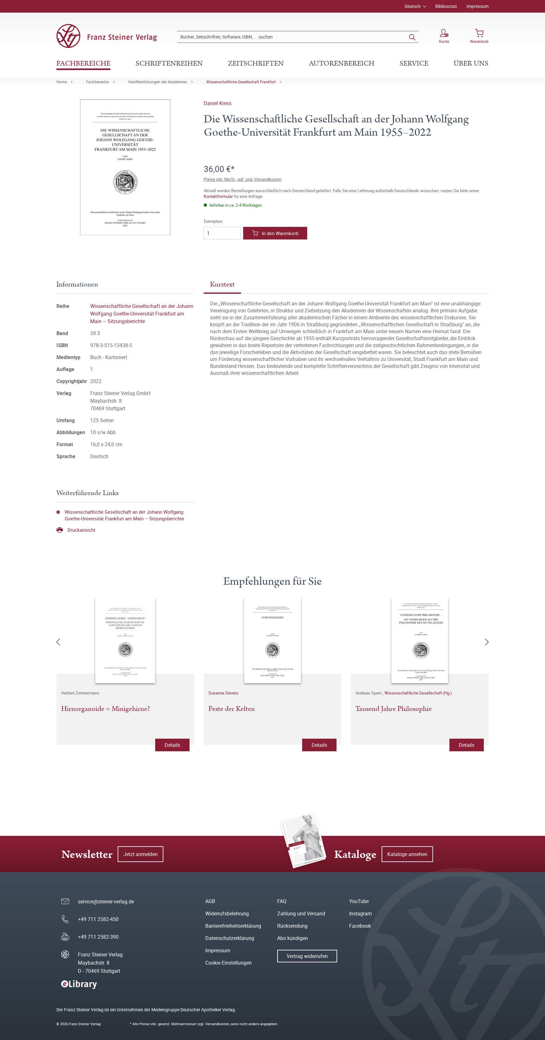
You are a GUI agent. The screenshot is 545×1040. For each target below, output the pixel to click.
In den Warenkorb (280, 233)
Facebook (360, 925)
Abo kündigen (292, 938)
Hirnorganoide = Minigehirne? (105, 709)
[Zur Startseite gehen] (106, 36)
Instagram (360, 913)
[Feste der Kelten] (273, 640)
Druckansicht (81, 530)
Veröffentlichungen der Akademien (157, 82)
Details (172, 745)
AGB (210, 901)
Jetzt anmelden (140, 854)
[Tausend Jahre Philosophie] (420, 640)
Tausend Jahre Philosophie (393, 709)
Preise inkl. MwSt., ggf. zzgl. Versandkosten (242, 179)
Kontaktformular (218, 196)
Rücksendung (292, 925)
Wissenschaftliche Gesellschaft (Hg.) (418, 693)
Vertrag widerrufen (307, 956)
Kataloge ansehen (407, 854)
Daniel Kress (217, 103)
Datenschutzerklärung (229, 938)
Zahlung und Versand (301, 913)
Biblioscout (446, 6)
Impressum (477, 6)
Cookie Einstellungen (228, 962)
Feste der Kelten (231, 709)
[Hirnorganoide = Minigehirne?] (125, 640)
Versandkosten (217, 1023)
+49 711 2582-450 (98, 919)
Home (61, 82)
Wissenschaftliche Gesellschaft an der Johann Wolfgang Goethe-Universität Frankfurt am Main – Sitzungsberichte (141, 314)
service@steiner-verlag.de (106, 901)
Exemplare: (213, 221)
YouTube (359, 901)
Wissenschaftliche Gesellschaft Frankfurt (241, 82)
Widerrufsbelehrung (227, 913)
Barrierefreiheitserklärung (233, 925)
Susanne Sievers (223, 693)
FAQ (281, 901)
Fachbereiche (97, 82)
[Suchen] (412, 37)
